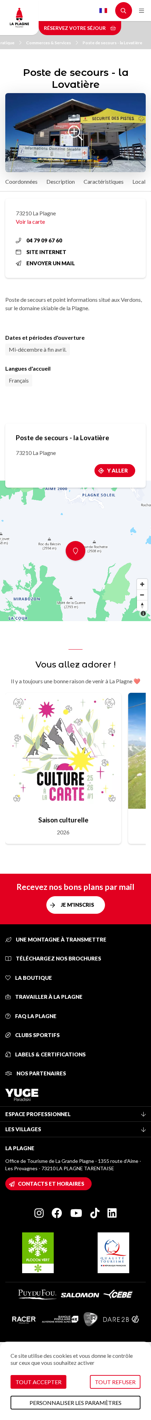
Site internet (46, 252)
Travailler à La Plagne (48, 997)
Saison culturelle (63, 820)
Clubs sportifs (37, 1035)
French (103, 10)
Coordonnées (21, 181)
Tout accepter (38, 1382)
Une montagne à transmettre (60, 939)
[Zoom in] (142, 584)
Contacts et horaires (51, 1183)
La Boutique (33, 978)
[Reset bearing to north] (142, 605)
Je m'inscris (77, 904)
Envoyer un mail (50, 263)
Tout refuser (115, 1382)
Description (60, 181)
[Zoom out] (142, 595)
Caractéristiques (104, 181)
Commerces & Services (48, 42)
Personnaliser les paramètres (75, 1402)
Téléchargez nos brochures (58, 958)
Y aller (117, 470)
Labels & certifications (50, 1054)
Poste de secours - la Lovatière (112, 42)
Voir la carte (30, 221)
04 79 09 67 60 (44, 240)
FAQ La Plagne (35, 1016)
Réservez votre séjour (75, 28)
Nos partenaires (40, 1073)
